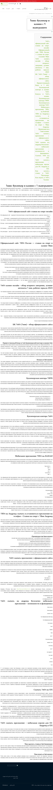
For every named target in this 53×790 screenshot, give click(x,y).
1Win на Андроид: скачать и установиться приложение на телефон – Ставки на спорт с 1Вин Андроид (42, 120)
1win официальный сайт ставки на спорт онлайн (42, 44)
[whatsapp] (17, 3)
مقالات (3, 8)
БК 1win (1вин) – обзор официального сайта (42, 77)
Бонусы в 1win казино (42, 95)
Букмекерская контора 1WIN (44, 99)
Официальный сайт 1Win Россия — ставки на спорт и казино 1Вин (42, 53)
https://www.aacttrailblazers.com (23, 589)
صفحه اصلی (24, 8)
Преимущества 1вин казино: (43, 130)
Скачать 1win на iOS (42, 156)
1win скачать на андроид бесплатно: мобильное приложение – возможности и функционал (42, 148)
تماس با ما (8, 8)
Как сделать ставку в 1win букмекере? (42, 173)
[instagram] (20, 3)
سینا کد (46, 8)
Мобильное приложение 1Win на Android (42, 109)
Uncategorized (32, 13)
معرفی (13, 8)
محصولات (18, 8)
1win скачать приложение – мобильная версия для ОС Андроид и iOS (42, 164)
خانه (51, 13)
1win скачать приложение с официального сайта (42, 136)
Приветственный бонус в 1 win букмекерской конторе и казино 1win (42, 87)
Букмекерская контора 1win (44, 104)
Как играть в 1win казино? (42, 178)
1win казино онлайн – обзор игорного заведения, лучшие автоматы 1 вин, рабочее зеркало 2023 (42, 65)
